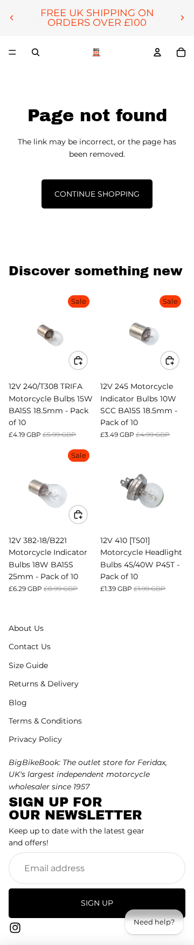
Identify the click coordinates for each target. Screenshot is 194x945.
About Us (26, 628)
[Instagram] (15, 927)
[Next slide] (182, 18)
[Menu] (12, 52)
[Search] (35, 52)
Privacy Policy (35, 739)
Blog (18, 702)
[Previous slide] (12, 18)
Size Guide (28, 665)
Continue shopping (97, 194)
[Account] (157, 52)
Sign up (97, 903)
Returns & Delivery (44, 684)
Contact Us (30, 646)
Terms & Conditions (45, 721)
